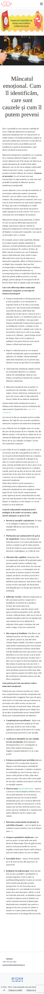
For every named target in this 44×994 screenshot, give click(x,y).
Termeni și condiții (15, 990)
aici (11, 831)
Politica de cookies (33, 990)
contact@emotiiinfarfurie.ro (13, 965)
